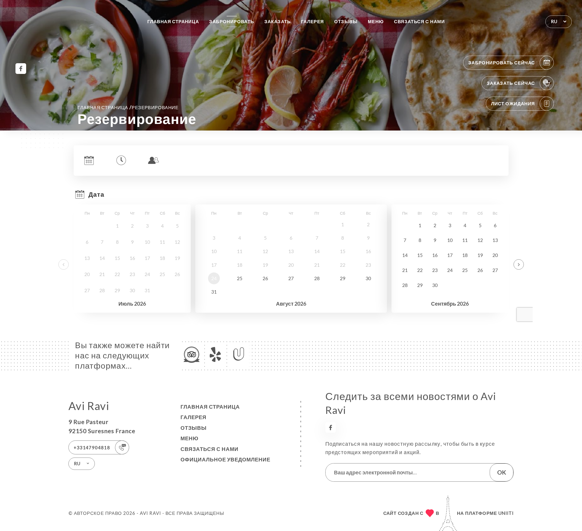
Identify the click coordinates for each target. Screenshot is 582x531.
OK (501, 472)
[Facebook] (20, 68)
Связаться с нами (419, 21)
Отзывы (346, 21)
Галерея (312, 21)
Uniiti (506, 513)
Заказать (277, 21)
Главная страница (173, 21)
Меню (376, 21)
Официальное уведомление (225, 459)
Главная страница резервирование (128, 107)
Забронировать (231, 21)
